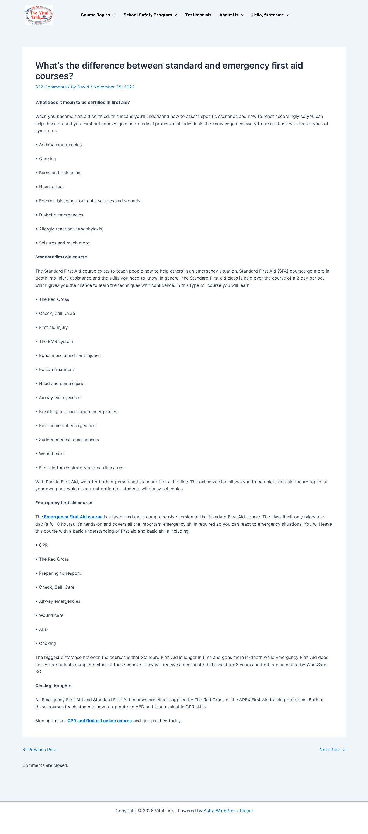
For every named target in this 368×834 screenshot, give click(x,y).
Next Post (332, 749)
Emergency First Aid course (73, 516)
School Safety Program (147, 15)
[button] (98, 15)
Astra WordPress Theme (228, 810)
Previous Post (39, 749)
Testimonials (198, 15)
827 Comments (51, 87)
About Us (229, 15)
